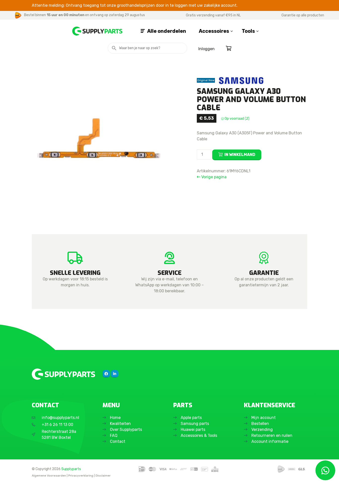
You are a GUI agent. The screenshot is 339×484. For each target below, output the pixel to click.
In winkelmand (239, 154)
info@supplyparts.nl (60, 417)
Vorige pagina (213, 177)
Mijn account (263, 417)
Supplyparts (71, 469)
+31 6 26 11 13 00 (57, 424)
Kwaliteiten (120, 423)
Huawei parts (193, 429)
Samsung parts (195, 423)
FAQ (113, 435)
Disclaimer (103, 475)
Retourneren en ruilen (271, 435)
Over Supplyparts (126, 429)
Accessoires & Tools (199, 435)
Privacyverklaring (80, 475)
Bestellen (260, 423)
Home (115, 417)
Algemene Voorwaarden (49, 475)
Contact (117, 441)
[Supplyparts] (63, 374)
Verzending (262, 429)
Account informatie (269, 441)
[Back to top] (9, 474)
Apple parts (191, 417)
